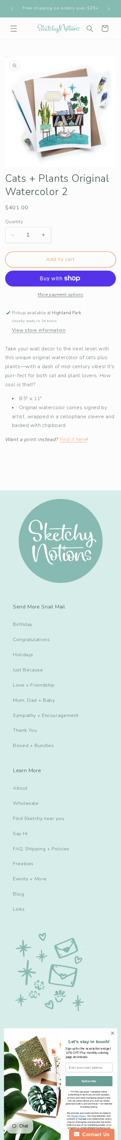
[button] (13, 28)
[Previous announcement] (12, 9)
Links (19, 909)
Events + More (29, 879)
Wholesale (26, 803)
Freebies (23, 863)
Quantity (14, 222)
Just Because (28, 670)
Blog (18, 894)
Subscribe (89, 1081)
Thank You (25, 730)
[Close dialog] (112, 1033)
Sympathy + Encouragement (46, 715)
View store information (39, 330)
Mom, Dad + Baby (34, 700)
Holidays (23, 654)
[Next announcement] (109, 9)
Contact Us (94, 1134)
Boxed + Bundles (33, 745)
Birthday (22, 624)
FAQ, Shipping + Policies (41, 848)
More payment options (61, 294)
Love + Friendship (34, 685)
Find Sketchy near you (38, 818)
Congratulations (31, 639)
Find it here (73, 439)
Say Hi (20, 833)
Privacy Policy (78, 1115)
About (20, 788)
